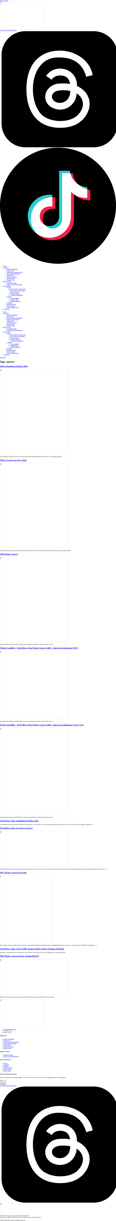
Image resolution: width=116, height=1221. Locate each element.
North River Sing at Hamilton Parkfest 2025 (19, 821)
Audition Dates (14, 300)
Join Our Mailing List (12, 307)
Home (5, 266)
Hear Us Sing (7, 281)
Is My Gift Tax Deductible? (17, 290)
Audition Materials (15, 301)
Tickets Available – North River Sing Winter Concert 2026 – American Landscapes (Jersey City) (42, 725)
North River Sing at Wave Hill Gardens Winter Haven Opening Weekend (32, 949)
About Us (6, 267)
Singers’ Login (11, 280)
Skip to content (4, 0)
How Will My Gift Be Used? (18, 289)
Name (2, 1080)
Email (1, 1082)
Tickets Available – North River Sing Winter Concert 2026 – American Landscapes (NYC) (39, 648)
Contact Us (6, 309)
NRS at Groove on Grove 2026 (13, 460)
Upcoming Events (11, 283)
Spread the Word (11, 304)
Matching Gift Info (15, 293)
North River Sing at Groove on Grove (16, 828)
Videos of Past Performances (14, 284)
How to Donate (14, 292)
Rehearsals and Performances (15, 272)
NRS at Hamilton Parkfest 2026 (14, 366)
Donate (9, 287)
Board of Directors (12, 277)
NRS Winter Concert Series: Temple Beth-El (19, 956)
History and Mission (12, 269)
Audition (9, 296)
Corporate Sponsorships (16, 295)
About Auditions (14, 298)
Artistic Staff (10, 275)
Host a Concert (11, 306)
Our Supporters (11, 278)
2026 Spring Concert (9, 554)
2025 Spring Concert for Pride (13, 873)
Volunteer (9, 303)
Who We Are (10, 270)
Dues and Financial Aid (13, 274)
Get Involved (6, 286)
